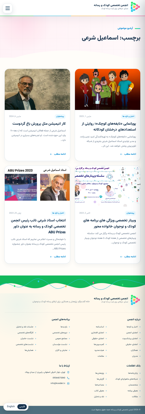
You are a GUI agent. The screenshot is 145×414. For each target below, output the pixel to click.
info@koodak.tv (58, 383)
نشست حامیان (27, 338)
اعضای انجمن (132, 332)
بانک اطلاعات (133, 366)
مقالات (135, 396)
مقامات (101, 356)
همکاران (134, 350)
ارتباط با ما (64, 366)
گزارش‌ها (100, 379)
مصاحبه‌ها (99, 385)
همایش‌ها (29, 350)
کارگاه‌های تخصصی (25, 332)
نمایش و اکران (61, 350)
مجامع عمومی (61, 338)
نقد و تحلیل (99, 396)
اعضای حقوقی (98, 338)
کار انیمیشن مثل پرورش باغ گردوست (39, 124)
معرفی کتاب (99, 390)
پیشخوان (60, 116)
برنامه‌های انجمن (61, 320)
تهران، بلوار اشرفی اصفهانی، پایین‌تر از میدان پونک (45, 372)
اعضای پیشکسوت (130, 338)
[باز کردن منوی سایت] (7, 8)
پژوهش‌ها (99, 373)
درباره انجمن (133, 320)
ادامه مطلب (130, 154)
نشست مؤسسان (60, 344)
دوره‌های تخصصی (59, 332)
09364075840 (59, 378)
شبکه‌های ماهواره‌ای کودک (126, 379)
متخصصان (133, 385)
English (11, 407)
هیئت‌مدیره (99, 350)
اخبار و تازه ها (128, 116)
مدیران (135, 356)
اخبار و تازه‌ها (132, 326)
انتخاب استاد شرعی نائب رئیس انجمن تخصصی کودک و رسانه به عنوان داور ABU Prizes (38, 226)
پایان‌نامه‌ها (133, 373)
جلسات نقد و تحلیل (24, 326)
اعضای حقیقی (132, 344)
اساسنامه (100, 326)
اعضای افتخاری (97, 332)
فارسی (22, 407)
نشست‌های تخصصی (24, 344)
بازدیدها (64, 326)
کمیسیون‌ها (99, 344)
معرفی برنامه (133, 390)
